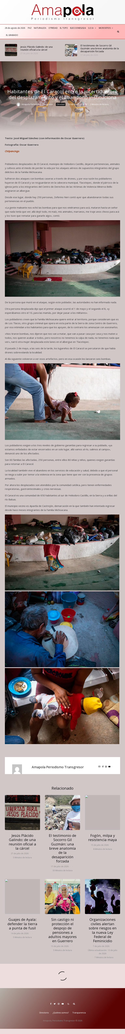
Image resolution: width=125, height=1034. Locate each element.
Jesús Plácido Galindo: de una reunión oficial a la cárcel (36, 48)
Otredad (53, 28)
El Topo (64, 28)
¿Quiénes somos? (61, 1012)
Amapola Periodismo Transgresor (37, 104)
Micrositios (105, 28)
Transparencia (79, 1012)
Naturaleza (40, 28)
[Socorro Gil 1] (71, 50)
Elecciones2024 (78, 28)
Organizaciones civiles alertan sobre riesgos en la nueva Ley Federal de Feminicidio (103, 930)
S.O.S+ (91, 28)
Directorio (44, 1012)
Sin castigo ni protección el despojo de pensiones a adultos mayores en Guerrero (62, 930)
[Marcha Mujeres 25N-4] (102, 896)
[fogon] (102, 812)
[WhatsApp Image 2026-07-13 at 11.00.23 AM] (62, 896)
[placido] (11, 50)
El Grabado (12, 35)
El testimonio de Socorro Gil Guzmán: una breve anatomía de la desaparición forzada (99, 48)
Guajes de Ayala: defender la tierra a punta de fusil (22, 923)
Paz (30, 28)
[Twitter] (55, 1004)
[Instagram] (59, 1004)
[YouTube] (63, 1004)
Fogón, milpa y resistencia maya (102, 837)
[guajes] (22, 896)
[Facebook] (51, 1004)
